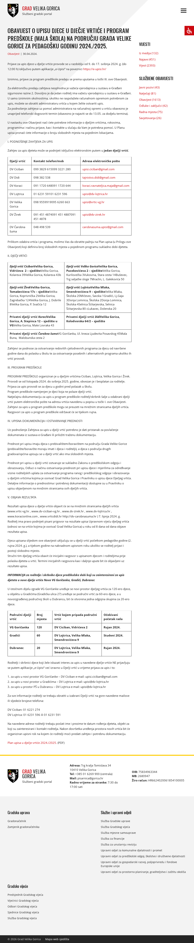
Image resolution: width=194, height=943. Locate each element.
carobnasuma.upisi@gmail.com (102, 227)
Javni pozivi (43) (149, 87)
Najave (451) (147, 59)
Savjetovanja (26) (150, 118)
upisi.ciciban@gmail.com (98, 169)
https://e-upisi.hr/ (94, 69)
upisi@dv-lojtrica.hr (95, 194)
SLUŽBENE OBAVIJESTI (156, 78)
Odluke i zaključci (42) (153, 106)
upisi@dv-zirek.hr (93, 214)
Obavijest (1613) (149, 99)
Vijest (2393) (147, 65)
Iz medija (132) (148, 53)
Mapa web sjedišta (57, 939)
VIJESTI (144, 44)
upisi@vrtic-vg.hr (93, 202)
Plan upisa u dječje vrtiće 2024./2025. (32, 743)
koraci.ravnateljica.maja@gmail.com (105, 185)
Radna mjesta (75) (150, 112)
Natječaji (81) (147, 93)
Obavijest (14, 54)
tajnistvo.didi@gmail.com (98, 177)
